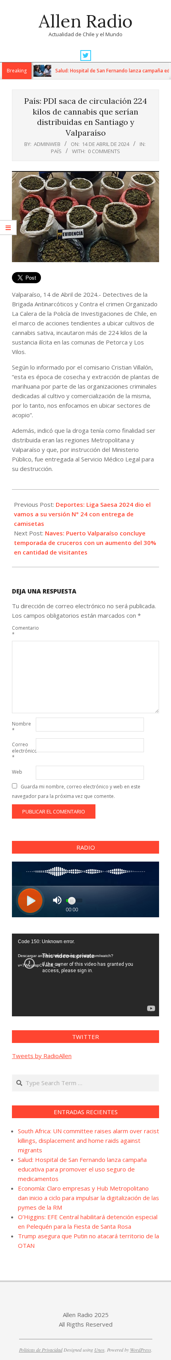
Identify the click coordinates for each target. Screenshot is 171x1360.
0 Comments (104, 151)
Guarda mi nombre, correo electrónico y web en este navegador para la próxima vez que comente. (76, 791)
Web (17, 772)
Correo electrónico (23, 751)
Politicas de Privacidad (40, 1349)
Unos (99, 1349)
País (56, 151)
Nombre (21, 727)
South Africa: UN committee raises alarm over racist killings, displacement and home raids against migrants (88, 1140)
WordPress (140, 1349)
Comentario (23, 631)
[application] (85, 975)
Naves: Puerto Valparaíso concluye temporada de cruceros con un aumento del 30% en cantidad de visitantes (85, 542)
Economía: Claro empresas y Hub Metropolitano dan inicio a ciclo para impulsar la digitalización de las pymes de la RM (88, 1197)
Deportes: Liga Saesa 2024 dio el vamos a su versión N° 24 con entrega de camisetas (82, 513)
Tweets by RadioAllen (42, 1056)
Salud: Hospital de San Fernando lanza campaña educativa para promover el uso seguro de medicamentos (82, 1169)
